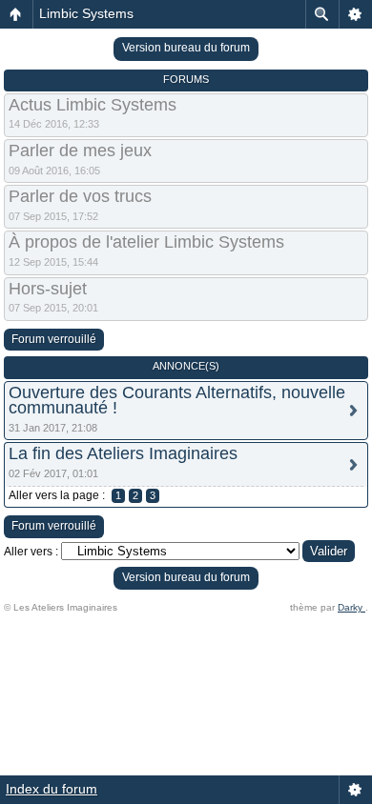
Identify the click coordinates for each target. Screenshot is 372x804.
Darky (351, 607)
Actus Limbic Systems (92, 104)
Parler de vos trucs (80, 196)
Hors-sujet (48, 288)
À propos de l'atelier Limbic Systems (146, 241)
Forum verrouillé (53, 339)
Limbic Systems (86, 13)
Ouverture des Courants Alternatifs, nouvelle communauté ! (177, 400)
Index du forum (51, 788)
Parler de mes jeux (80, 150)
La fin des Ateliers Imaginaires (123, 453)
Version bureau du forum (186, 47)
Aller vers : (31, 551)
